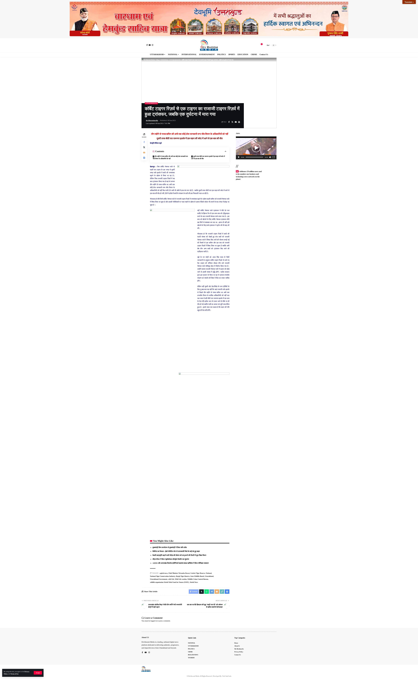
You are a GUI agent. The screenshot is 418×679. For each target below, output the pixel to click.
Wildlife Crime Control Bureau (197, 579)
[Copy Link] (222, 591)
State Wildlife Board (197, 576)
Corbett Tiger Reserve (197, 573)
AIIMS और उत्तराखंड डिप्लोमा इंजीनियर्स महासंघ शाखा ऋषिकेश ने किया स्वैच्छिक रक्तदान (181, 563)
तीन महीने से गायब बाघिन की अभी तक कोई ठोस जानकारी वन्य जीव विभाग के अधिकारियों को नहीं (170, 157)
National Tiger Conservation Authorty (162, 576)
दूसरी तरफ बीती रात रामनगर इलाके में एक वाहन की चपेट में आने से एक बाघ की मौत (208, 157)
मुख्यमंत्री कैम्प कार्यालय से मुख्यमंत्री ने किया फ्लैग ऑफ (170, 547)
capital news (163, 573)
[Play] (239, 157)
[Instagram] (152, 45)
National (209, 573)
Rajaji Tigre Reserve (183, 576)
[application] (256, 147)
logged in (154, 621)
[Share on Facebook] (228, 122)
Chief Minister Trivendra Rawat (179, 573)
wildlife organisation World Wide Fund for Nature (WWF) (169, 582)
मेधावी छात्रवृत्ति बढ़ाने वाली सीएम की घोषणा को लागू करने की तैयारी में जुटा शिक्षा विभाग (179, 555)
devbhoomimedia (152, 120)
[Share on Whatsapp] (206, 591)
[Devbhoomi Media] (209, 45)
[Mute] (270, 157)
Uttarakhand (209, 576)
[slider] (254, 157)
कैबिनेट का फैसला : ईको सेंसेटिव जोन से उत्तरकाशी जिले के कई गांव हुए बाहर (176, 551)
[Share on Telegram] (211, 591)
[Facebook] (147, 45)
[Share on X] (232, 122)
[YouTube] (149, 45)
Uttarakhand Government (158, 579)
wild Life (171, 579)
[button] (38, 673)
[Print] (239, 122)
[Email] (235, 122)
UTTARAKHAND (151, 103)
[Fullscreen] (274, 157)
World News (194, 582)
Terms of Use (15, 674)
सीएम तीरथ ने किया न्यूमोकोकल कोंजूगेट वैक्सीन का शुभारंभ (171, 559)
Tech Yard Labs (226, 676)
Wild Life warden (181, 579)
